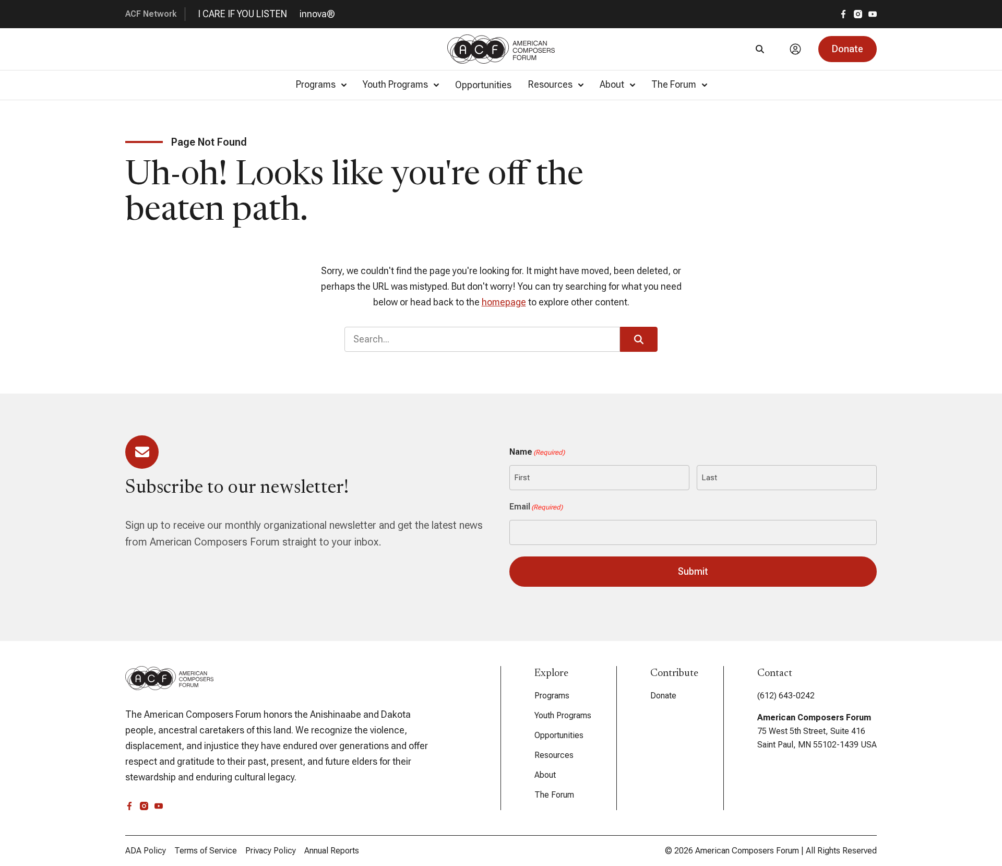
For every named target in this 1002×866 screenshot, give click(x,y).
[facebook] (843, 14)
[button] (847, 49)
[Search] (759, 49)
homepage (504, 301)
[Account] (795, 49)
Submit (693, 571)
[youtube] (872, 14)
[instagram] (858, 14)
